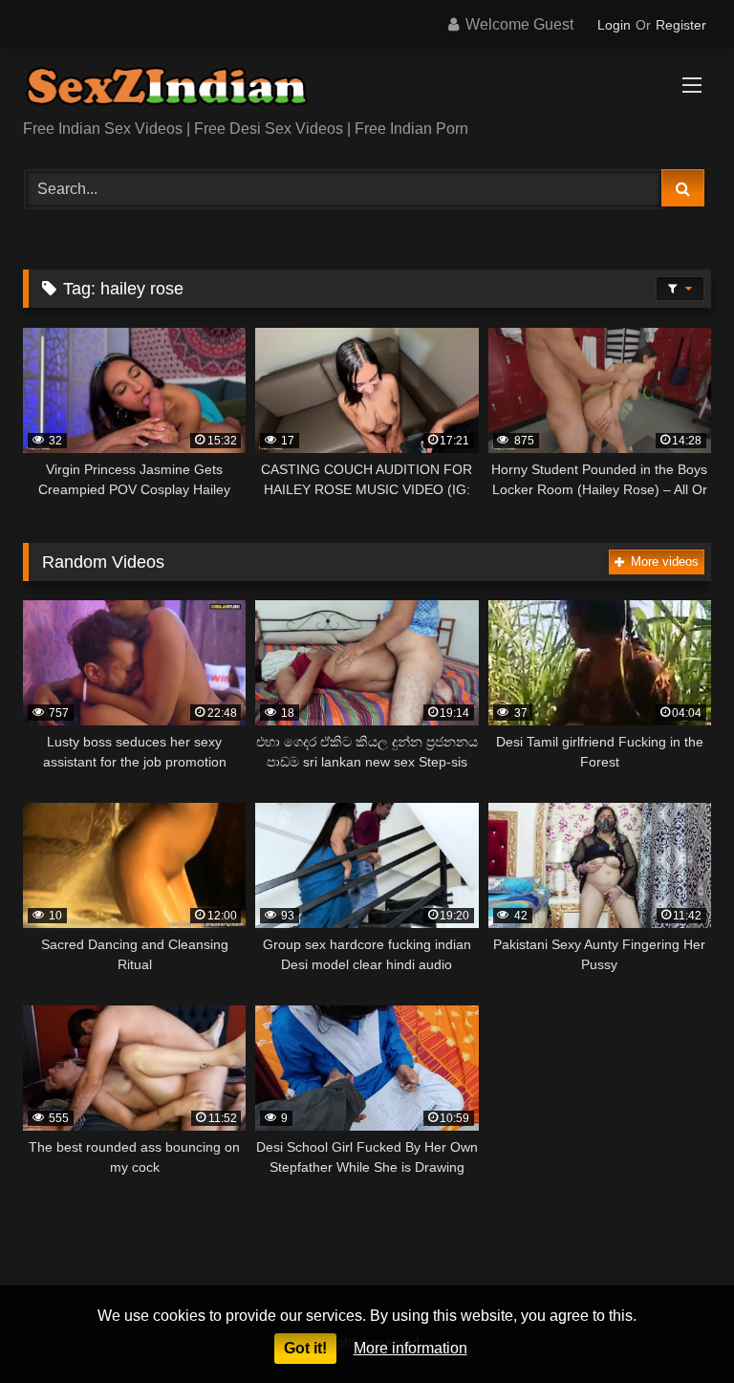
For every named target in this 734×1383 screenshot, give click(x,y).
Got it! (305, 1348)
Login (614, 24)
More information (410, 1348)
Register (681, 24)
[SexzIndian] (367, 90)
